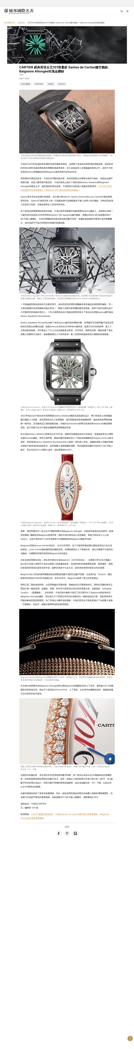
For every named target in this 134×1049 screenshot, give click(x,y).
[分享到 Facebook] (58, 833)
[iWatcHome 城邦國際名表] (19, 11)
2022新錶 (25, 84)
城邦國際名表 (9, 22)
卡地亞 (50, 84)
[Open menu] (127, 11)
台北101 (61, 84)
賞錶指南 (21, 22)
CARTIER (38, 84)
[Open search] (121, 11)
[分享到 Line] (75, 833)
